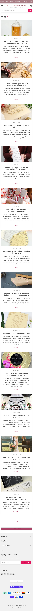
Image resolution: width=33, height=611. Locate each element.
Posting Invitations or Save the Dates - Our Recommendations (16, 294)
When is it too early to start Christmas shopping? (16, 210)
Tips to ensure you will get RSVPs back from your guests (17, 498)
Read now (16, 57)
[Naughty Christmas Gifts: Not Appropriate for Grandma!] (16, 154)
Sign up (26, 562)
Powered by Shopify (16, 607)
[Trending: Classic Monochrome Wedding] (16, 402)
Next (18, 521)
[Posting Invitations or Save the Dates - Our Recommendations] (16, 280)
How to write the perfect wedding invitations (16, 252)
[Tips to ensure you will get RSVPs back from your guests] (16, 484)
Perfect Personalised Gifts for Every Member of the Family (16, 84)
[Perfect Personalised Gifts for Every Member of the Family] (16, 70)
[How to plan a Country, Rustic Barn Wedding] (16, 444)
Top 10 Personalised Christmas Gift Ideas (16, 126)
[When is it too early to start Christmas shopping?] (16, 196)
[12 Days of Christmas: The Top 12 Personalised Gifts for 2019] (16, 28)
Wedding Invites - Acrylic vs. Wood (16, 333)
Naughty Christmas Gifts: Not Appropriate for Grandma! (16, 168)
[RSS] (7, 16)
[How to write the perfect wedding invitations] (16, 238)
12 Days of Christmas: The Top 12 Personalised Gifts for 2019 (17, 42)
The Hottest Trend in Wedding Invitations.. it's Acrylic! (16, 374)
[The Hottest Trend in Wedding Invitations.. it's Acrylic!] (16, 360)
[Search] (30, 10)
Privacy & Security (18, 603)
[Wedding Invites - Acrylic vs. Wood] (16, 320)
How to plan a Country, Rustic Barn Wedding (16, 458)
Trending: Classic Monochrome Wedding (16, 416)
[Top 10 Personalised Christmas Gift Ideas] (16, 112)
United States (16, 581)
